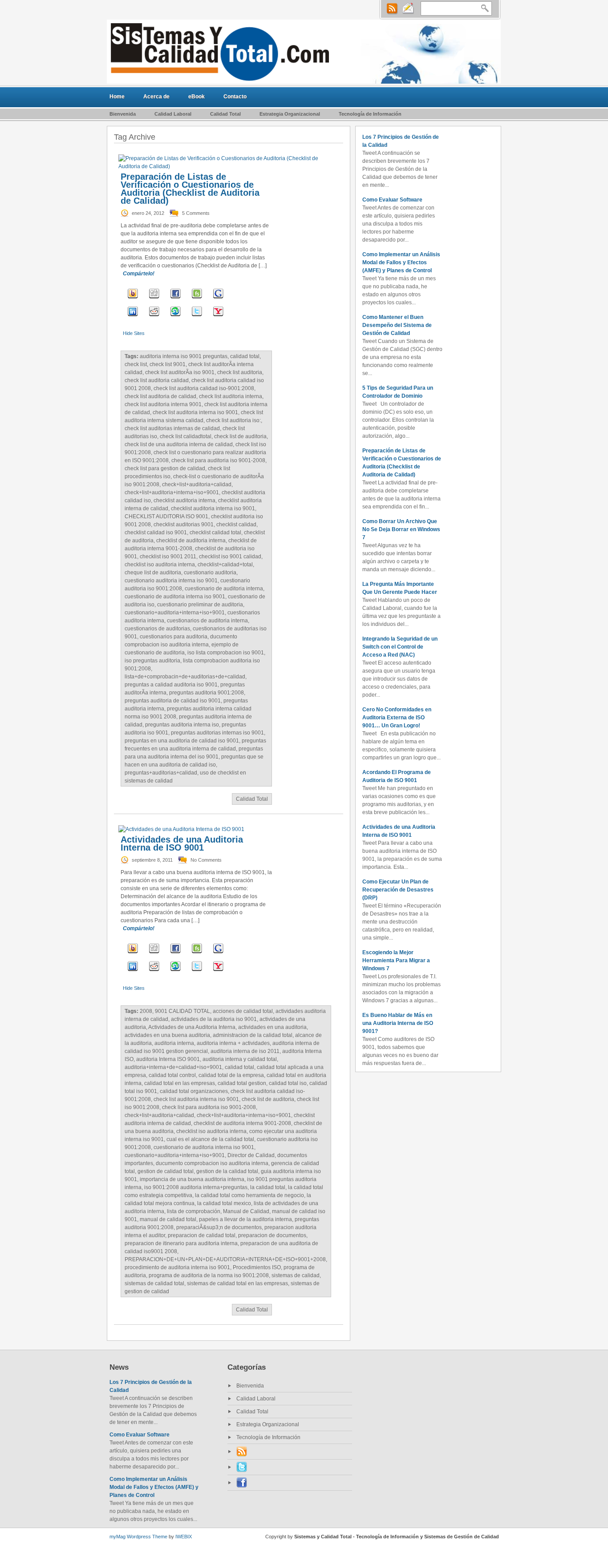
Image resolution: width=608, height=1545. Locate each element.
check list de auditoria (240, 436)
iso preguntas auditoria (152, 661)
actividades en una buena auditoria (167, 1035)
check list (136, 364)
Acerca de (156, 96)
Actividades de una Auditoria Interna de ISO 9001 (182, 843)
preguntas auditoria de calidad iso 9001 (173, 701)
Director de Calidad (251, 1155)
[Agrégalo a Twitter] (197, 317)
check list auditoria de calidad (160, 396)
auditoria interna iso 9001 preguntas (183, 356)
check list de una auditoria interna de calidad (179, 444)
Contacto (235, 96)
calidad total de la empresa (231, 1075)
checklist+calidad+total (225, 564)
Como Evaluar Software (392, 200)
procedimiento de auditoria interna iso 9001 (177, 1267)
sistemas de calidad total (154, 1283)
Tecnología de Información (370, 114)
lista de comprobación (193, 1211)
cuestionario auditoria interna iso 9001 (171, 580)
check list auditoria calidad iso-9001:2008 (204, 388)
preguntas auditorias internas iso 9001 (217, 733)
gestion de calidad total (166, 1171)
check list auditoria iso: (233, 420)
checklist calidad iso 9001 (156, 532)
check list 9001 (168, 364)
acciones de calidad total (243, 1011)
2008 (146, 1011)
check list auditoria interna (230, 396)
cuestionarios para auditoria (173, 636)
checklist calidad (236, 524)
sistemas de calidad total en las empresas (237, 1283)
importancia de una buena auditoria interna (192, 1179)
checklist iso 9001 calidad (230, 556)
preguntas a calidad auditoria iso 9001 (171, 685)
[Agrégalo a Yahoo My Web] (218, 317)
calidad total (244, 356)
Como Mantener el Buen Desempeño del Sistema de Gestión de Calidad (397, 325)
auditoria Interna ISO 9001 (168, 1059)
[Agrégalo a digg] (154, 299)
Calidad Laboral (172, 114)
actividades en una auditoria (272, 1027)
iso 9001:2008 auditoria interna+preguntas (195, 1187)
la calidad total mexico (224, 1203)
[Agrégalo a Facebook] (176, 299)
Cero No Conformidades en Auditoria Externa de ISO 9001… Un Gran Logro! (396, 717)
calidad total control (172, 1075)
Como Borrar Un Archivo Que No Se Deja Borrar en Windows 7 (401, 529)
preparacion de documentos (272, 1235)
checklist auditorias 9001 (184, 524)
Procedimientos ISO (257, 1267)
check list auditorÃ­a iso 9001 (180, 372)
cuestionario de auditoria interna (224, 588)
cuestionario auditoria (210, 572)
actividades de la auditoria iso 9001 (214, 1019)
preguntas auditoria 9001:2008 (206, 693)
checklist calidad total (215, 532)
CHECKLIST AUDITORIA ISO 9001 (166, 516)
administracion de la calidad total (252, 1035)
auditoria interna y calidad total (240, 1059)
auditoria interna (174, 1043)
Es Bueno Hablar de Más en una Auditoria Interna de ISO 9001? (397, 1023)
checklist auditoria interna (184, 500)
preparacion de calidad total (201, 1235)
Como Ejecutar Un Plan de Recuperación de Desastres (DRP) (398, 890)
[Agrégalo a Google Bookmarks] (218, 299)
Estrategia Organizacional (289, 114)
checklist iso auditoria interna (160, 564)
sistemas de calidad (296, 1275)
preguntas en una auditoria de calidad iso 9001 (182, 741)
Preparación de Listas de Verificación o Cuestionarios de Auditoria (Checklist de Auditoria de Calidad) (190, 189)
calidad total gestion (242, 1083)
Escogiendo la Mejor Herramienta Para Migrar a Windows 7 (396, 960)
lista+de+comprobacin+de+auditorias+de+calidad (185, 677)
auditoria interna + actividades (233, 1043)
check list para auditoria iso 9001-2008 (218, 460)
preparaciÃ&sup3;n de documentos (219, 1227)
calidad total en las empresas (179, 1083)
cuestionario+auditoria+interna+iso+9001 (175, 612)
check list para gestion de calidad (165, 468)
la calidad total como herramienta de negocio (249, 1195)
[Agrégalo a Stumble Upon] (176, 317)
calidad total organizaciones (194, 1091)
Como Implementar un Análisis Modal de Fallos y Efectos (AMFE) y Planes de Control (401, 262)
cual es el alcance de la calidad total (210, 1139)
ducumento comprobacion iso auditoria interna (212, 1163)
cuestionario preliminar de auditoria (200, 604)
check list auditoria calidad (157, 380)
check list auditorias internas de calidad (172, 428)
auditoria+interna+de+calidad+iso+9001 (173, 1067)
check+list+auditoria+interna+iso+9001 (172, 492)
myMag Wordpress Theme (138, 1536)
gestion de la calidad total (227, 1171)
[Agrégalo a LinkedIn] (133, 317)
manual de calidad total (168, 1219)
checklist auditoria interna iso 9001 (213, 508)
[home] (304, 52)
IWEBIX (183, 1536)
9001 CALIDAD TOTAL (182, 1011)
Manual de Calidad (246, 1211)
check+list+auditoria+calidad (196, 484)
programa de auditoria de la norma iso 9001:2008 (209, 1275)
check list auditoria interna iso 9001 (195, 412)
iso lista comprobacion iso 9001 (225, 652)
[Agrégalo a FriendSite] (197, 299)
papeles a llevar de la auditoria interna (245, 1219)
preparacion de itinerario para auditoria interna (181, 1243)
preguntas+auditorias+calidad (161, 773)
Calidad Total (225, 114)
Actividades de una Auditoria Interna (191, 1027)
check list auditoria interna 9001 (163, 404)
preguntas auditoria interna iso (182, 725)
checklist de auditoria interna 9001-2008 (242, 1123)
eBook (196, 96)
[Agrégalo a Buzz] (133, 299)
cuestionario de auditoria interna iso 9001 (175, 596)
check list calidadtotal (185, 436)
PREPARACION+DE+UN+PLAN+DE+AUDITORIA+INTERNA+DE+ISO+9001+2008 (225, 1259)
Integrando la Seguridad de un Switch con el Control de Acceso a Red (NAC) (400, 647)
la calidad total (267, 1187)
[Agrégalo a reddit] (154, 317)
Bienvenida (122, 114)
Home (117, 96)
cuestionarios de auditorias (157, 628)
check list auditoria (239, 372)
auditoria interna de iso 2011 (245, 1051)
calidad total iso (288, 1083)
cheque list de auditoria (153, 572)
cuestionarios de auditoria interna (207, 620)
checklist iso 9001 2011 (168, 556)
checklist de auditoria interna (191, 540)
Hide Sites (134, 333)
